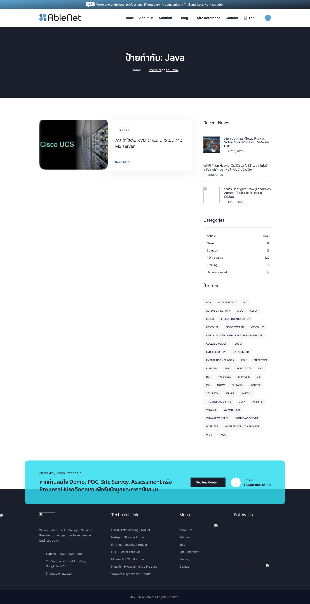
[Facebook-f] (236, 532)
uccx (242, 402)
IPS (259, 377)
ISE (208, 385)
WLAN (209, 435)
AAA (208, 302)
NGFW (221, 385)
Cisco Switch (235, 327)
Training (212, 265)
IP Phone (244, 377)
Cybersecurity (216, 352)
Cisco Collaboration (236, 319)
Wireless (212, 426)
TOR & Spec (215, 257)
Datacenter (241, 352)
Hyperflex (224, 377)
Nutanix (237, 385)
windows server (247, 418)
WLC (223, 435)
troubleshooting (218, 402)
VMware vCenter (217, 418)
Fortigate (244, 368)
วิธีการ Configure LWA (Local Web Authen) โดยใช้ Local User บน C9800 (247, 193)
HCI (208, 377)
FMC (227, 368)
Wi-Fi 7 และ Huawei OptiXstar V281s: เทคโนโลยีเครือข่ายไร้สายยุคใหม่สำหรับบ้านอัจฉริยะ (235, 167)
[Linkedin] (258, 532)
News (210, 243)
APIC (240, 311)
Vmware (211, 410)
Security (212, 393)
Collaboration (216, 344)
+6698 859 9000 (257, 485)
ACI (245, 302)
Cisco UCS (257, 327)
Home (136, 70)
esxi (244, 360)
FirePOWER (261, 360)
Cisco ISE (212, 327)
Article (124, 130)
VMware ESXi (232, 410)
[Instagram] (251, 532)
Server (229, 393)
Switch (246, 393)
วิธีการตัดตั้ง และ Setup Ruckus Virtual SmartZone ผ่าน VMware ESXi (246, 142)
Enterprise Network (220, 360)
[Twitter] (243, 532)
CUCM (238, 344)
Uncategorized (217, 272)
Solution (212, 250)
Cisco (210, 319)
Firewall (212, 368)
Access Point (227, 302)
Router (256, 385)
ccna (253, 311)
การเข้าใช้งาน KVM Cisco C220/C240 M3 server (148, 143)
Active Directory (218, 311)
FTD (260, 368)
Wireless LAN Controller (242, 426)
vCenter (258, 402)
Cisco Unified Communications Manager (234, 335)
